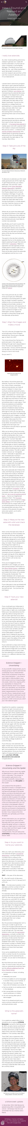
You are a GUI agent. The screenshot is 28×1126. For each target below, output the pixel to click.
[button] (1, 2)
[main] (14, 13)
